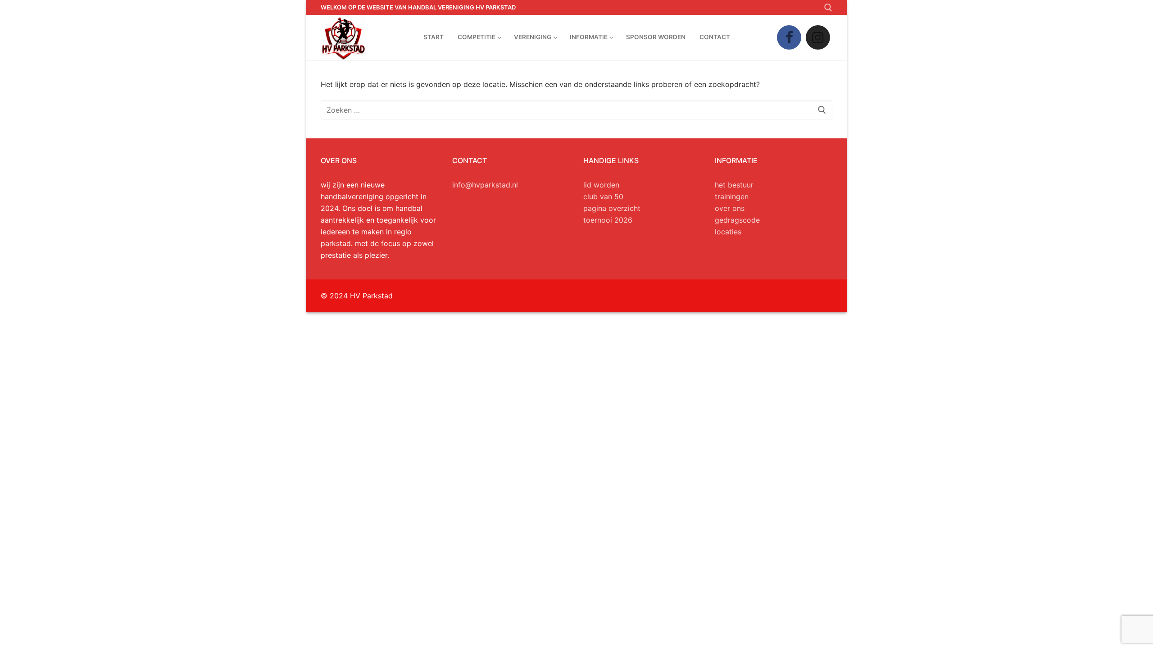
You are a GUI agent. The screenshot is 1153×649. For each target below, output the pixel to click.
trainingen (732, 196)
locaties (728, 231)
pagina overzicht (611, 208)
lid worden (601, 184)
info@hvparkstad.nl (485, 184)
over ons (729, 208)
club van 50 (603, 196)
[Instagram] (818, 37)
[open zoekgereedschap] (828, 8)
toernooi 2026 (607, 219)
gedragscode (737, 219)
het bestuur (734, 184)
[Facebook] (789, 37)
